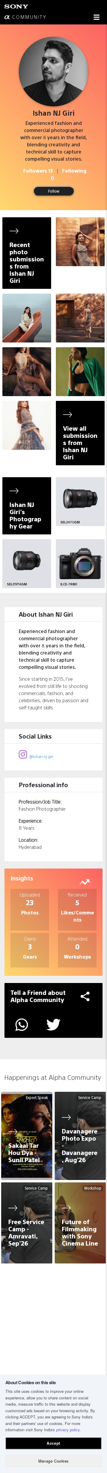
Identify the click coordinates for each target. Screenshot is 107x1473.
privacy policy (68, 1429)
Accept (53, 1443)
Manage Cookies (53, 1461)
